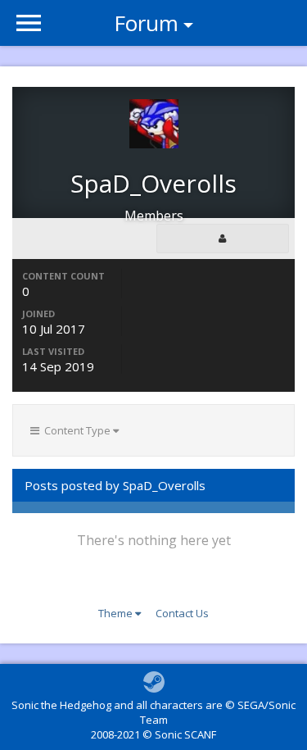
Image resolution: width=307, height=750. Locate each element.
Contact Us (182, 613)
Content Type (76, 430)
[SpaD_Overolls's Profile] (222, 238)
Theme (116, 613)
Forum (146, 23)
